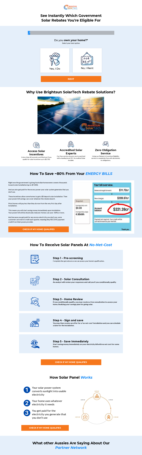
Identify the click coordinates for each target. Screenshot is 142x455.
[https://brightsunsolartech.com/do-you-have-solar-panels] (55, 59)
